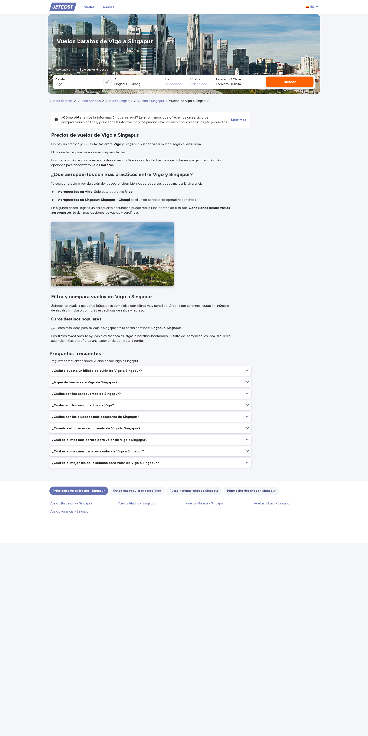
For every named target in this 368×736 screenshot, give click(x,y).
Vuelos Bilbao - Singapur (272, 503)
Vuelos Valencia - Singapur (69, 511)
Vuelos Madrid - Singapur (136, 503)
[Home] (62, 6)
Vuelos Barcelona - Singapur (70, 503)
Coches (108, 7)
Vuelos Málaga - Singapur (205, 503)
